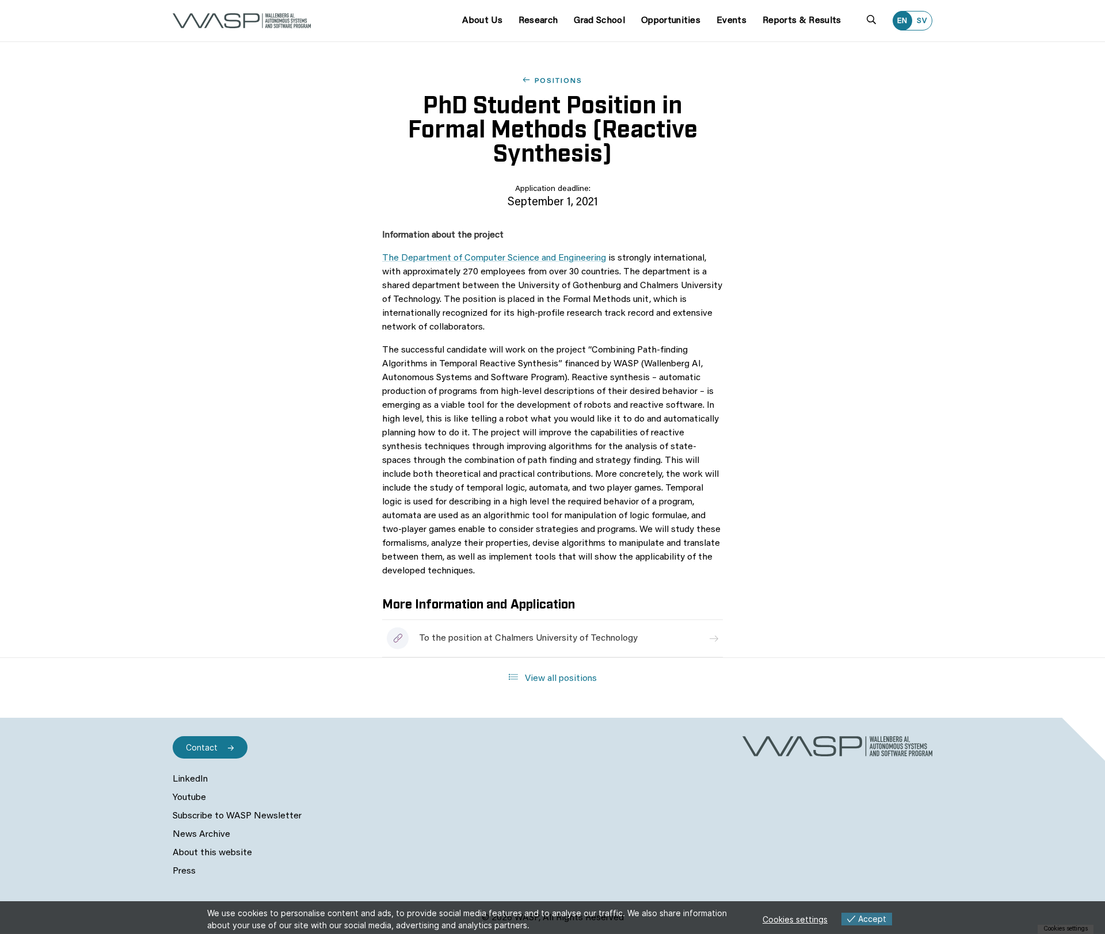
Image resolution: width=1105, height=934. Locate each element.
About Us (482, 20)
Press (184, 871)
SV (922, 21)
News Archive (201, 834)
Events (731, 20)
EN (902, 21)
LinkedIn (190, 779)
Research (538, 20)
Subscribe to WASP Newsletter (237, 816)
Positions (558, 81)
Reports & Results (802, 20)
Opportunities (670, 20)
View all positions (560, 678)
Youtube (189, 797)
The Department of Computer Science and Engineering (494, 258)
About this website (212, 853)
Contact (202, 747)
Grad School (599, 20)
